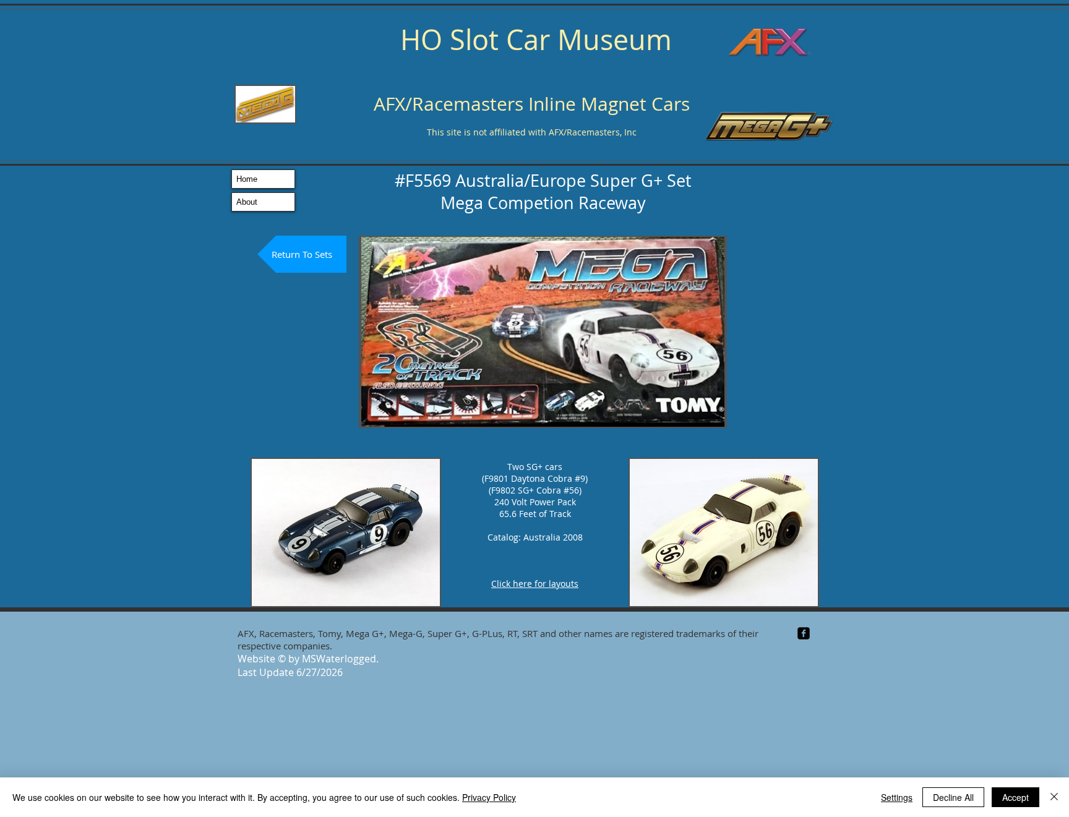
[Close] (1054, 797)
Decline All (953, 797)
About (246, 202)
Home (246, 179)
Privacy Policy (489, 797)
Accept (1015, 797)
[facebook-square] (803, 633)
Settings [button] (896, 797)
